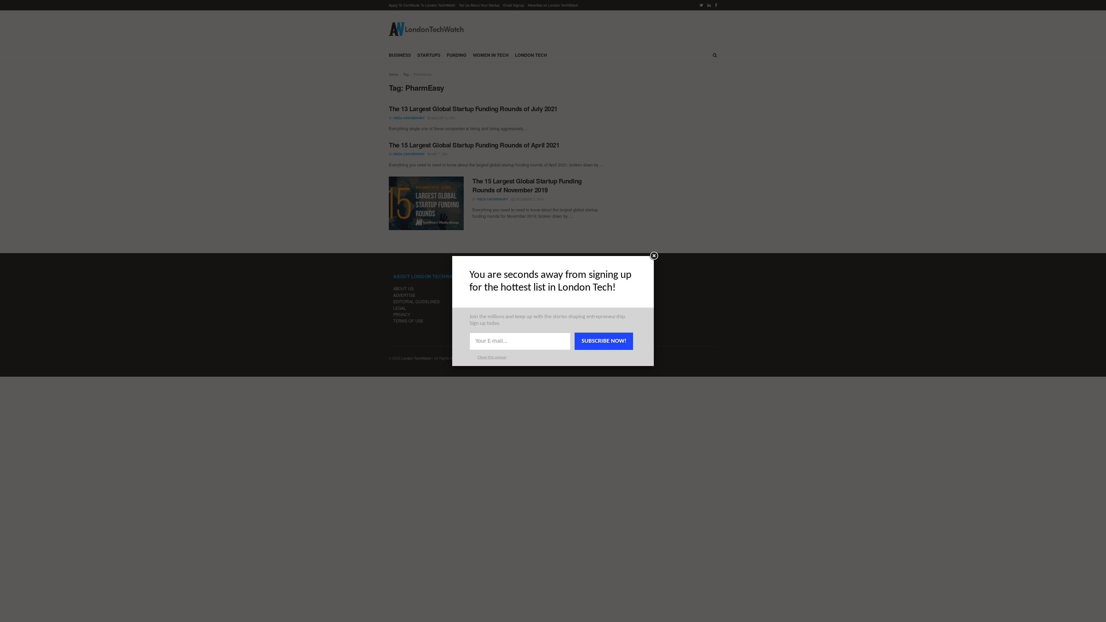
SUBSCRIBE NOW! (604, 341)
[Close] (654, 256)
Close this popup (492, 357)
